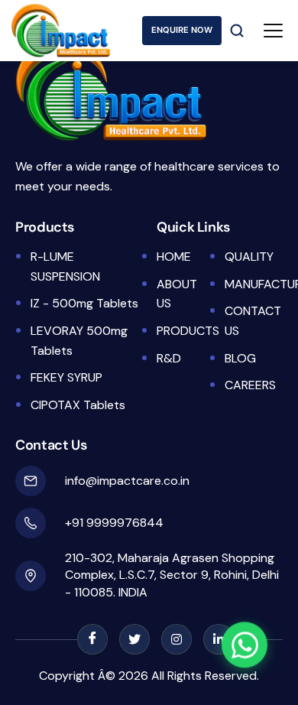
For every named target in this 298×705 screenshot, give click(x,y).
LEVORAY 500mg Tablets (79, 341)
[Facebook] (92, 639)
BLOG (240, 358)
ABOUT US (177, 294)
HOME (174, 257)
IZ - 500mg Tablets (84, 303)
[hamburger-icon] (273, 30)
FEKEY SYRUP (66, 377)
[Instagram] (176, 639)
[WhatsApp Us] (244, 643)
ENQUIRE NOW (181, 29)
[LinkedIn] (218, 639)
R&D (169, 358)
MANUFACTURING (253, 284)
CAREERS (250, 385)
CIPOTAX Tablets (78, 405)
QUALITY (249, 257)
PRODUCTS (185, 331)
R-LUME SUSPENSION (65, 266)
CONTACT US (253, 321)
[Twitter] (134, 639)
